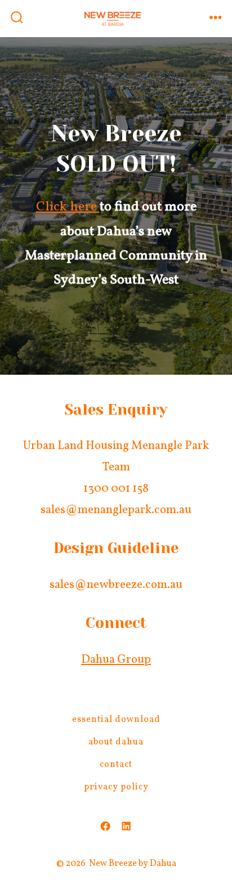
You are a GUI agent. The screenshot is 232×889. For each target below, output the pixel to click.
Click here (68, 207)
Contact (116, 764)
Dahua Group (116, 660)
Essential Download (116, 719)
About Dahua (116, 742)
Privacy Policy (116, 787)
